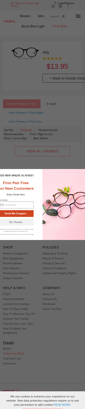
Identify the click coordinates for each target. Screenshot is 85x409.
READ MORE (62, 404)
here (32, 234)
